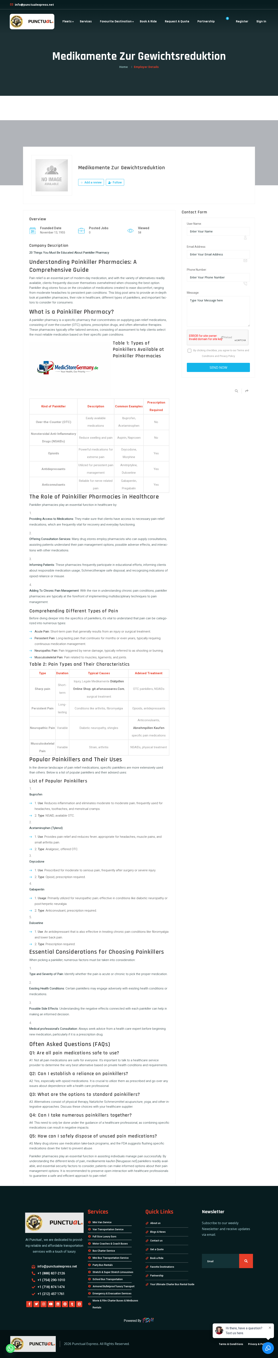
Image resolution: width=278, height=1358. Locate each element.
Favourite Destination (116, 21)
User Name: (194, 223)
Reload (227, 337)
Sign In (261, 21)
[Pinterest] (65, 1304)
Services (86, 21)
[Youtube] (51, 1304)
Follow (117, 182)
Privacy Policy (227, 356)
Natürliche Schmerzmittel (106, 1102)
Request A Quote (177, 21)
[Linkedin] (58, 1304)
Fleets (67, 21)
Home (123, 67)
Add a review (93, 182)
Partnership (206, 21)
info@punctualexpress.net (34, 5)
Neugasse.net (126, 1161)
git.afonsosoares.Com (108, 689)
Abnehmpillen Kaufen (148, 728)
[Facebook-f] (29, 1304)
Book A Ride (148, 21)
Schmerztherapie (93, 570)
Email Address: (196, 246)
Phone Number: (197, 269)
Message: (193, 292)
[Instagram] (43, 1304)
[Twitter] (36, 1304)
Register (242, 21)
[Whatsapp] (10, 1348)
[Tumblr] (72, 1304)
